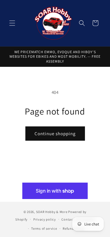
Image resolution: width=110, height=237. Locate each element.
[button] (12, 23)
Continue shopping (55, 133)
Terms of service (44, 228)
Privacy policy (44, 219)
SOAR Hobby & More (52, 212)
